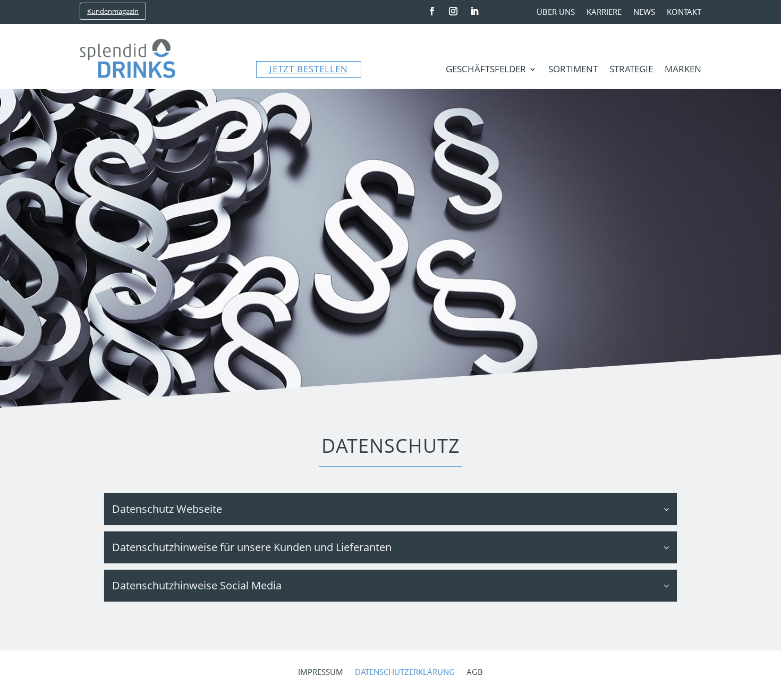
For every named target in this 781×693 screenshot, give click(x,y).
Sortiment (573, 70)
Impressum (320, 672)
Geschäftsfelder (486, 70)
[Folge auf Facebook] (431, 11)
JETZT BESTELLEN (308, 69)
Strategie (631, 70)
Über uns (556, 12)
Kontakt (684, 12)
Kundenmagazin (113, 11)
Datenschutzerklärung (405, 672)
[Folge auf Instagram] (453, 11)
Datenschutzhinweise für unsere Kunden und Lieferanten (252, 547)
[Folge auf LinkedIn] (474, 11)
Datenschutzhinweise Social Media (197, 585)
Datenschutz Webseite (167, 509)
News (644, 12)
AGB (474, 672)
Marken (683, 70)
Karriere (604, 12)
